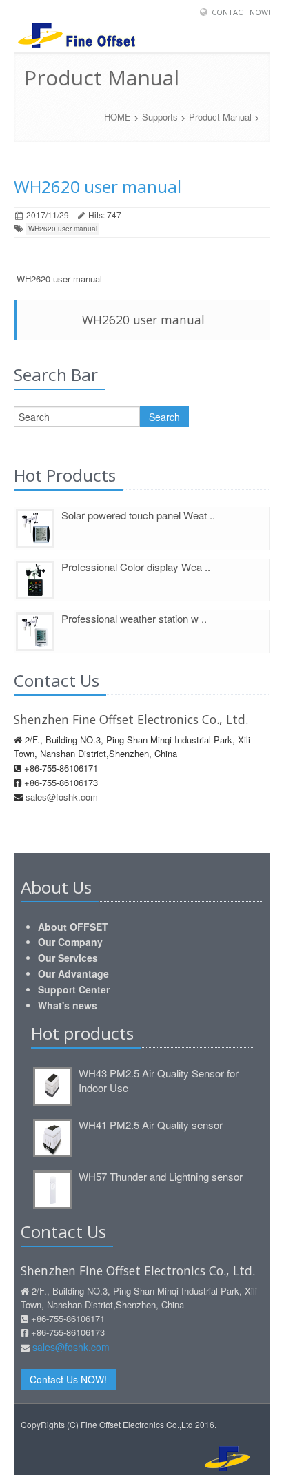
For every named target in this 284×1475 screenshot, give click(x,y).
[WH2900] (35, 578)
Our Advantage (73, 973)
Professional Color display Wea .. (135, 566)
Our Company (70, 942)
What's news (67, 1005)
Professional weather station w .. (134, 618)
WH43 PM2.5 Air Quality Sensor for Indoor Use (159, 1080)
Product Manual (220, 116)
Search (164, 417)
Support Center (74, 989)
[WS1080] (35, 527)
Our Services (68, 958)
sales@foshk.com (62, 796)
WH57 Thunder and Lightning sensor (161, 1176)
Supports (160, 116)
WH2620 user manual (62, 229)
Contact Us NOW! (68, 1379)
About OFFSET (73, 927)
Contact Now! (241, 12)
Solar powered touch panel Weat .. (138, 515)
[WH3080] (35, 630)
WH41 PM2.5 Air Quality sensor (151, 1124)
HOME (117, 116)
